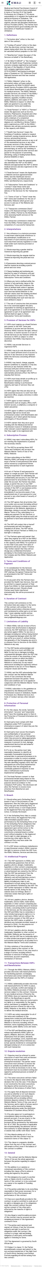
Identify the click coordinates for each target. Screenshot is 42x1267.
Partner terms (38, 1266)
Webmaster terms (15, 1266)
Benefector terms (27, 1266)
